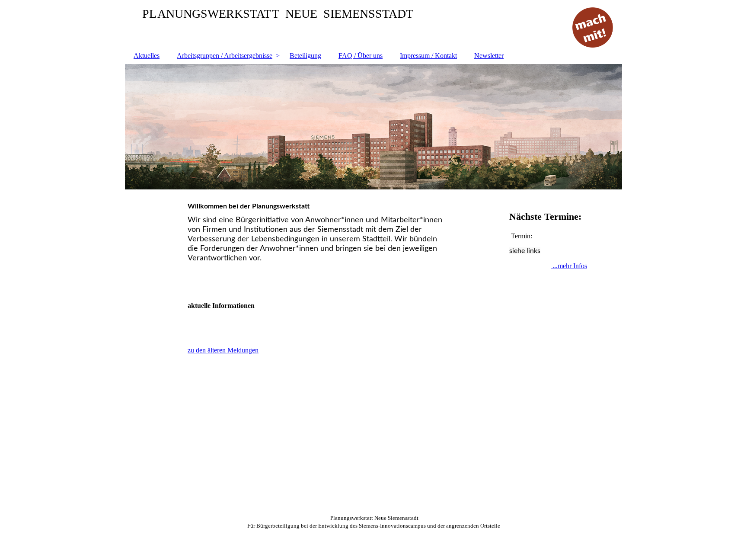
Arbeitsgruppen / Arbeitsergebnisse (224, 55)
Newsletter (489, 55)
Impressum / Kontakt (428, 55)
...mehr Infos (569, 265)
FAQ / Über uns (360, 55)
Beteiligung (305, 55)
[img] (373, 126)
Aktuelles (147, 55)
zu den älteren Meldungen (223, 350)
